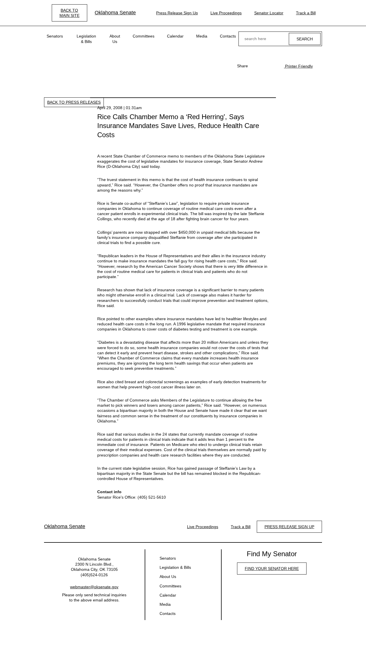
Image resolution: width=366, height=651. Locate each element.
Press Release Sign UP (289, 526)
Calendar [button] (175, 36)
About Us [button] (115, 39)
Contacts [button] (228, 36)
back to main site (69, 13)
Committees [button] (143, 36)
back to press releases (74, 102)
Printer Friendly (298, 66)
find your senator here (272, 568)
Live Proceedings (226, 13)
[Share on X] (264, 65)
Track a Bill (306, 13)
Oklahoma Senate (115, 12)
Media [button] (201, 36)
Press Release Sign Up (177, 13)
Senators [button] (55, 36)
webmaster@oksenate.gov (94, 587)
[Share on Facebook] (255, 65)
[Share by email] (273, 65)
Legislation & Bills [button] (86, 39)
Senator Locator (268, 13)
